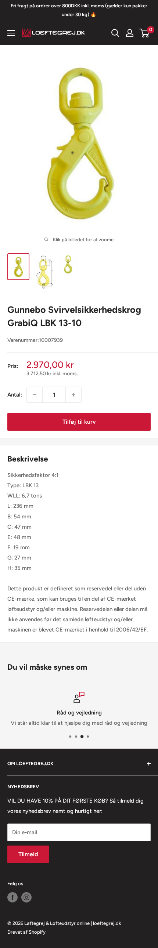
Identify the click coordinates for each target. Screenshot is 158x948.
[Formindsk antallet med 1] (34, 394)
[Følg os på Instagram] (26, 897)
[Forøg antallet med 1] (73, 394)
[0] (144, 33)
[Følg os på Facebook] (12, 897)
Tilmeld (28, 854)
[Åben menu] (11, 33)
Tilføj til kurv (79, 421)
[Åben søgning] (115, 33)
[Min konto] (129, 33)
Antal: (14, 394)
